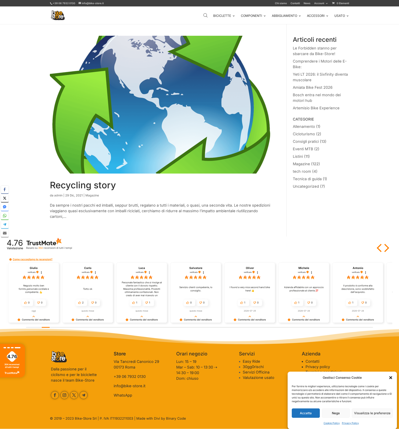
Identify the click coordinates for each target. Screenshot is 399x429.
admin (58, 195)
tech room (302, 171)
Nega (336, 413)
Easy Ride (251, 361)
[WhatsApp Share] (5, 215)
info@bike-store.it (129, 386)
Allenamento (304, 126)
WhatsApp (123, 395)
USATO (339, 16)
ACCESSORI (316, 16)
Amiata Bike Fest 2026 (312, 87)
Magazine (92, 195)
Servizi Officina (256, 372)
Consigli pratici (306, 141)
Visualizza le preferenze (372, 413)
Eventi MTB (303, 149)
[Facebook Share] (5, 189)
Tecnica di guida (307, 179)
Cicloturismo (304, 134)
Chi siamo (281, 3)
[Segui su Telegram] (83, 395)
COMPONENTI (251, 16)
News (307, 3)
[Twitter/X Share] (5, 198)
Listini (298, 156)
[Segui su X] (74, 395)
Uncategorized (306, 186)
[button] (391, 378)
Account (319, 3)
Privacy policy (317, 367)
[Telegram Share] (5, 224)
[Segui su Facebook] (55, 395)
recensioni (55, 247)
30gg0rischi (253, 367)
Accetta (306, 413)
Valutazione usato (258, 377)
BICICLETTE (222, 16)
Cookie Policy (332, 423)
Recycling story (83, 185)
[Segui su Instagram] (64, 395)
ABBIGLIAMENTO (284, 16)
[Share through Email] (5, 233)
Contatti (295, 3)
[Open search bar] (205, 15)
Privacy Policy (350, 423)
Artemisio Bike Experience (316, 108)
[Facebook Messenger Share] (5, 207)
